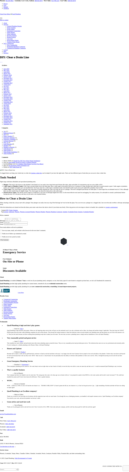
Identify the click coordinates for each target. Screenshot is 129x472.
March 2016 (7, 111)
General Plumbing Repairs (11, 302)
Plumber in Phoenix (9, 147)
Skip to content (4, 20)
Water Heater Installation (10, 152)
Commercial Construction (11, 299)
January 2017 (7, 95)
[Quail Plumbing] (16, 14)
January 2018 (7, 76)
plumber (65, 212)
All (4, 131)
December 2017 (8, 78)
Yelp (21, 328)
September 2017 (8, 83)
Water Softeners (8, 310)
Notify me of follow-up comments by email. (14, 233)
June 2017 (6, 88)
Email (1, 224)
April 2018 (7, 72)
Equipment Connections (10, 307)
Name (1, 222)
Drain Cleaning (8, 136)
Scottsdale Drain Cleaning (75, 212)
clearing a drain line (36, 173)
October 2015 (7, 119)
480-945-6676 (39, 0)
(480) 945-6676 (10, 427)
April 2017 (7, 91)
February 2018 (8, 75)
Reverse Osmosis (8, 312)
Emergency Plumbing (10, 139)
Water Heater (7, 150)
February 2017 (8, 94)
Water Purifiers (8, 153)
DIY (5, 134)
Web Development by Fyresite (23, 458)
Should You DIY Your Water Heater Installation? (26, 161)
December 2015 (8, 116)
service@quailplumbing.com (8, 414)
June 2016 (6, 106)
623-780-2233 (55, 0)
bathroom (11, 212)
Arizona (6, 212)
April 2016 (7, 110)
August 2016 (7, 103)
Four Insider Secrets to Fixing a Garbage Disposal (23, 162)
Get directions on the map (7, 446)
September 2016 (8, 102)
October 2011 (7, 122)
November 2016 (8, 99)
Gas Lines (6, 315)
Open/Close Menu (5, 14)
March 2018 (7, 73)
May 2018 (6, 70)
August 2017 (7, 84)
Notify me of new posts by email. (11, 237)
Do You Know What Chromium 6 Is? (19, 165)
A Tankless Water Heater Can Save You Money (30, 164)
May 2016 (6, 108)
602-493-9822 (10, 0)
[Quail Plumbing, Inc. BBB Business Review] (9, 292)
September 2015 (8, 121)
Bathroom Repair (8, 133)
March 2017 (7, 92)
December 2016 (8, 97)
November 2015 (8, 118)
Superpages (25, 364)
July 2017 (6, 86)
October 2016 (7, 100)
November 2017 (8, 80)
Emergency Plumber (9, 137)
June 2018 (6, 69)
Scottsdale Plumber (88, 212)
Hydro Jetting (7, 305)
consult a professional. (111, 207)
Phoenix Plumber (40, 212)
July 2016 (6, 105)
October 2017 (7, 81)
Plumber (6, 145)
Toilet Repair (7, 149)
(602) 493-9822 (9, 424)
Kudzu (23, 352)
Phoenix (17, 212)
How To (6, 142)
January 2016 (7, 114)
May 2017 (6, 89)
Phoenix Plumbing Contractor (54, 212)
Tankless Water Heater (10, 318)
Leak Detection (8, 144)
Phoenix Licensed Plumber (27, 212)
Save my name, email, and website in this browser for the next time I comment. (24, 230)
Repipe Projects (8, 313)
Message (2, 220)
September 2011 (8, 124)
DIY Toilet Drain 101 (16, 167)
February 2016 (8, 113)
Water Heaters (7, 309)
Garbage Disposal (8, 141)
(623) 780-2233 (11, 421)
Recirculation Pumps (9, 316)
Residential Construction (10, 301)
